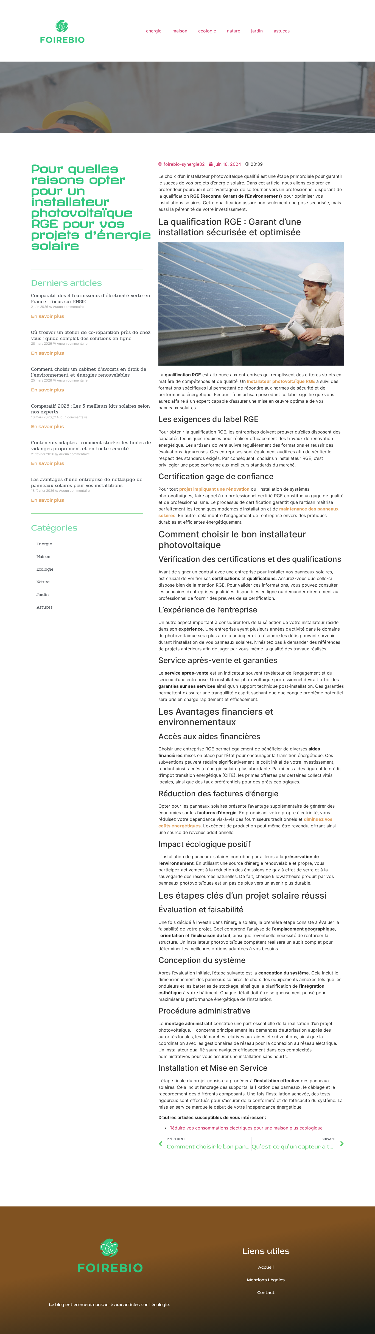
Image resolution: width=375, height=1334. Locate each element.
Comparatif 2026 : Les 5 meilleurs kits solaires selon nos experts (90, 409)
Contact (266, 1292)
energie (153, 31)
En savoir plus (47, 316)
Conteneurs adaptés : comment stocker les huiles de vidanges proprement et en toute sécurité (91, 445)
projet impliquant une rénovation (214, 489)
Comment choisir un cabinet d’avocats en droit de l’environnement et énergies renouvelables (88, 372)
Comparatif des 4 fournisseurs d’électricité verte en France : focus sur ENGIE (90, 298)
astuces (282, 31)
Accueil (266, 1267)
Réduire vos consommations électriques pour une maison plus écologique (246, 1128)
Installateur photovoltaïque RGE (281, 381)
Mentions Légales (266, 1280)
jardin (257, 31)
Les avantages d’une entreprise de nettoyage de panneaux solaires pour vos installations (86, 482)
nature (233, 31)
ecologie (207, 31)
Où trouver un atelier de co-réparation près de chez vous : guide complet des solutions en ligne (90, 335)
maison (179, 31)
